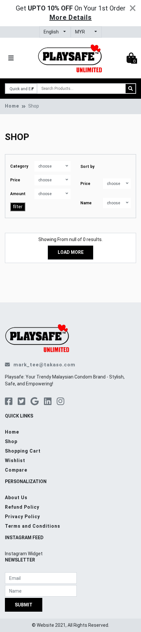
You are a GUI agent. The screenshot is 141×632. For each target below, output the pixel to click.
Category (19, 166)
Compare (16, 470)
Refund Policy (22, 507)
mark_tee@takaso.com (44, 365)
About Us (16, 497)
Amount (18, 194)
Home (12, 106)
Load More (71, 252)
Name (85, 203)
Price (15, 180)
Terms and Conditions (32, 526)
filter (18, 206)
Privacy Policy (22, 516)
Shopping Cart (23, 451)
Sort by (87, 166)
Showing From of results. (70, 239)
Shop (11, 441)
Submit (23, 604)
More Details (71, 17)
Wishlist (15, 460)
